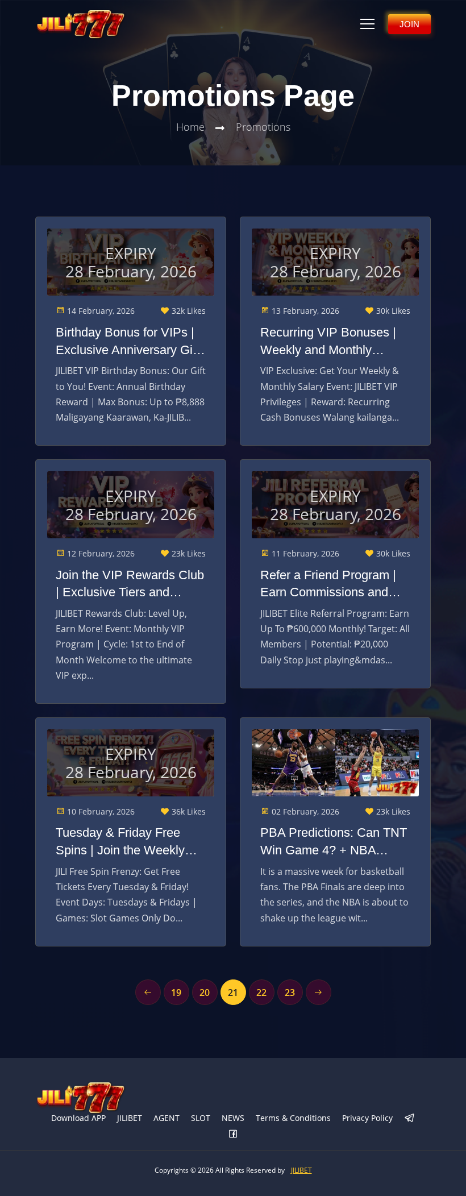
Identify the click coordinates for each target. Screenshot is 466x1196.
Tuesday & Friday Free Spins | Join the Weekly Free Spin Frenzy (120, 842)
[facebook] (233, 1134)
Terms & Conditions (293, 1117)
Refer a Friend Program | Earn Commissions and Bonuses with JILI (328, 585)
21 (233, 992)
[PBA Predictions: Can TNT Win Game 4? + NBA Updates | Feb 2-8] (335, 762)
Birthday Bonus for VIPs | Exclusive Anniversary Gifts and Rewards (131, 342)
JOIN (409, 24)
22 (261, 992)
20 (204, 992)
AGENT (166, 1117)
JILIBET (129, 1117)
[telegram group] (409, 1118)
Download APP (78, 1117)
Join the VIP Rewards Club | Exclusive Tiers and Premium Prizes (130, 585)
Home (190, 127)
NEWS (233, 1117)
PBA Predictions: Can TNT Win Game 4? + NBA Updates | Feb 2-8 (333, 842)
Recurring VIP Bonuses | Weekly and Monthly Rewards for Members (328, 342)
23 (290, 992)
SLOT (200, 1117)
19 (176, 992)
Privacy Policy (367, 1117)
